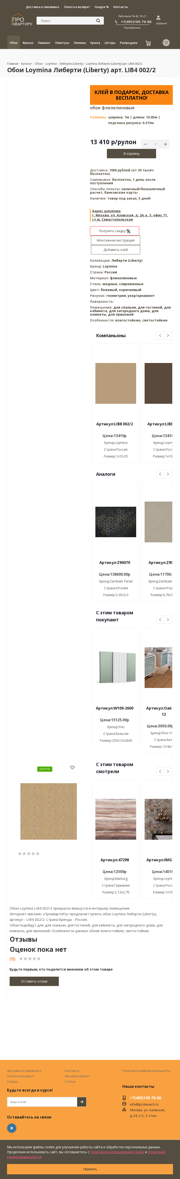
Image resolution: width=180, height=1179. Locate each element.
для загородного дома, (130, 311)
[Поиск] (98, 21)
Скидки (12, 1081)
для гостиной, (150, 307)
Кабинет (161, 23)
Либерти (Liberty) (126, 260)
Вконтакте (11, 1128)
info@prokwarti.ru (144, 1104)
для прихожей (121, 314)
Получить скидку (113, 231)
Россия (111, 272)
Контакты (72, 1071)
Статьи (70, 1081)
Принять (90, 1169)
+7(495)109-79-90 (136, 21)
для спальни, (125, 307)
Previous (160, 336)
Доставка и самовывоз (24, 1071)
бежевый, (110, 289)
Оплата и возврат (20, 1076)
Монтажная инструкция (116, 240)
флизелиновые (123, 278)
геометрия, (117, 295)
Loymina (110, 266)
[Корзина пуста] (149, 44)
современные (131, 284)
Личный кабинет (77, 1076)
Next (168, 336)
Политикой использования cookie (117, 1152)
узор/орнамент (141, 295)
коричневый (130, 289)
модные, (111, 284)
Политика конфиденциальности (146, 1071)
